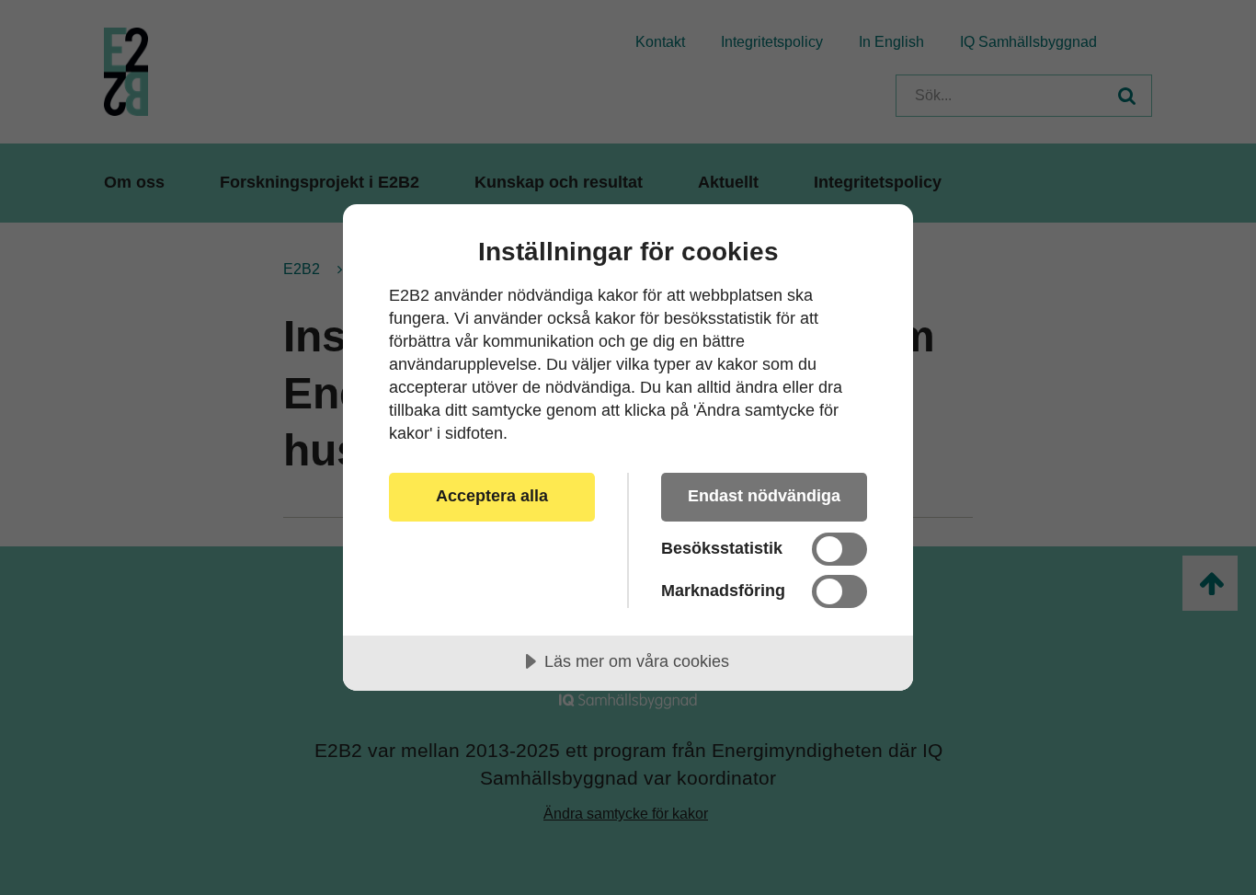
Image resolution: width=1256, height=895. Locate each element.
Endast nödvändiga (764, 496)
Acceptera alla (492, 496)
